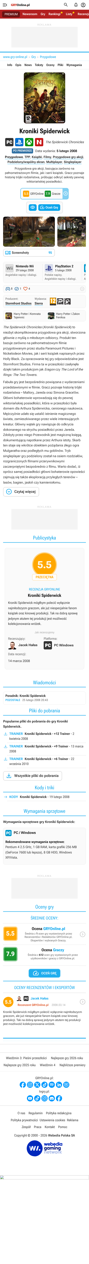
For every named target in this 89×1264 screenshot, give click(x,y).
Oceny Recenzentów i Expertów (44, 935)
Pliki (60, 65)
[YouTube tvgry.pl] (30, 1098)
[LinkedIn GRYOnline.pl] (59, 1085)
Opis (18, 65)
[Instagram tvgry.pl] (44, 1098)
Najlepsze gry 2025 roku (20, 1065)
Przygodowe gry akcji (68, 157)
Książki (37, 157)
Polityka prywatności (24, 1120)
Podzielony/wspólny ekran (25, 162)
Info (9, 65)
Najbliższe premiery (72, 1065)
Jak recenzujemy (44, 632)
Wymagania (74, 65)
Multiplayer (54, 162)
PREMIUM (11, 14)
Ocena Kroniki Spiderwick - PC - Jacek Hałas (44, 1012)
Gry (43, 14)
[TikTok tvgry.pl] (37, 1098)
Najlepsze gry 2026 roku (67, 1058)
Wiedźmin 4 (47, 1065)
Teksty (39, 65)
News (28, 65)
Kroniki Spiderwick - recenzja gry (44, 591)
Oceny (50, 65)
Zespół (26, 1127)
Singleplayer (73, 162)
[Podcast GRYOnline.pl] (52, 1085)
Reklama (72, 1120)
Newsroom (30, 14)
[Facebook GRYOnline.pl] (23, 1085)
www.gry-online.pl (15, 57)
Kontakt (50, 1127)
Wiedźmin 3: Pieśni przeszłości (26, 1058)
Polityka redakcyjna (58, 1113)
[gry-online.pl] (20, 5)
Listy (69, 14)
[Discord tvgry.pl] (52, 1098)
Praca (37, 1127)
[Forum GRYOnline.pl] (66, 1085)
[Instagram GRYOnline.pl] (30, 1085)
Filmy (47, 157)
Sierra (39, 303)
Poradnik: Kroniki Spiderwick (44, 698)
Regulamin (36, 1113)
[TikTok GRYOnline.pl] (44, 1085)
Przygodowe (48, 57)
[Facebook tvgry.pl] (59, 1098)
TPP (27, 157)
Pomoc (62, 1127)
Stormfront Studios (18, 303)
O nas (21, 1113)
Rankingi (54, 14)
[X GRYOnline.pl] (37, 1085)
